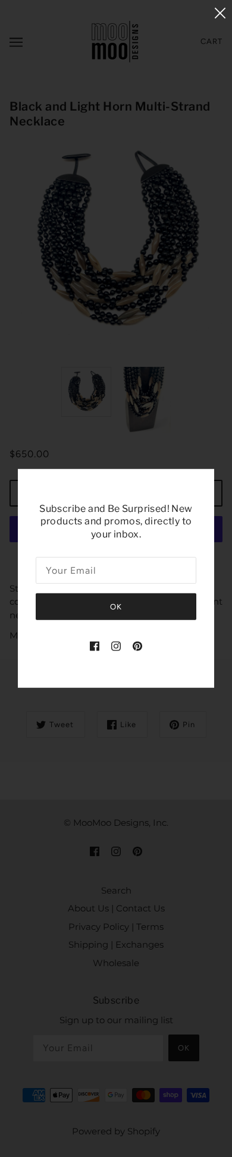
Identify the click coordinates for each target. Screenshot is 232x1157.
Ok (116, 606)
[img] (94, 646)
